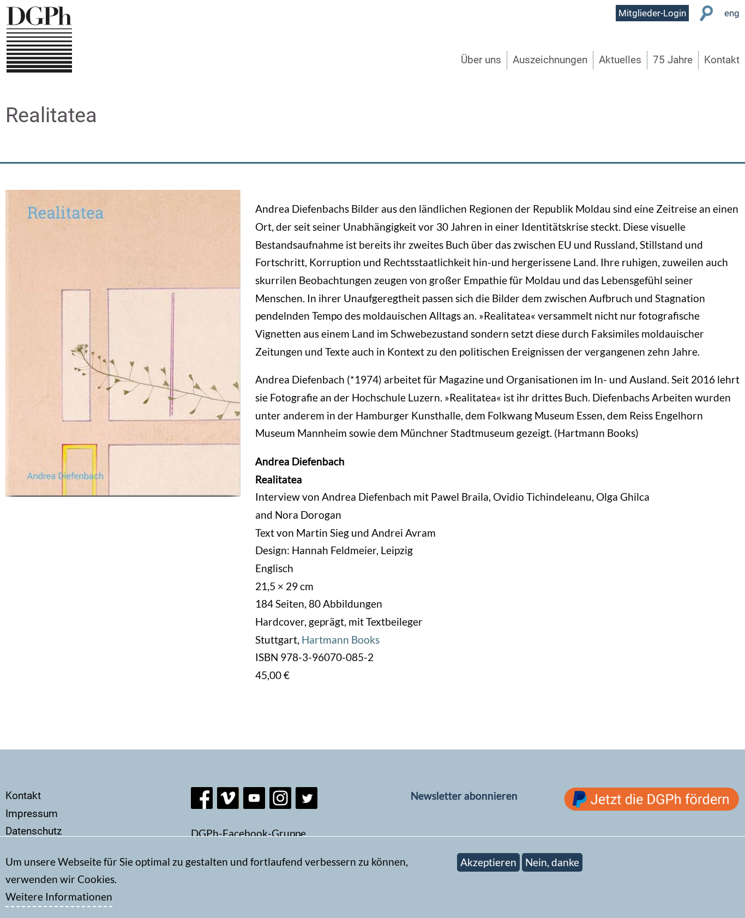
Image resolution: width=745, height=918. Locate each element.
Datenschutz (33, 831)
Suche (706, 13)
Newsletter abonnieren (464, 795)
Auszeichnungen (550, 59)
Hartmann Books (341, 639)
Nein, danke (552, 862)
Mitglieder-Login (652, 13)
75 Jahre (673, 59)
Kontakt (722, 59)
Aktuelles (620, 59)
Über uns (481, 59)
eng (732, 13)
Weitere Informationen (58, 897)
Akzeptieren (488, 862)
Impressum (31, 813)
